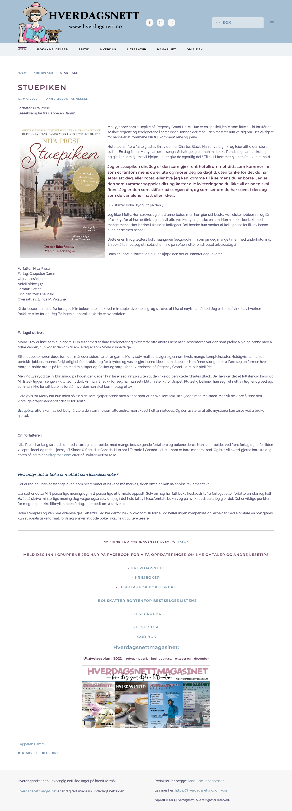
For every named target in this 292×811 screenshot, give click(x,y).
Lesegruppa (147, 614)
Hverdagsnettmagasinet (37, 791)
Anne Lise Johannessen (205, 781)
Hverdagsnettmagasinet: (146, 647)
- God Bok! (146, 637)
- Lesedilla (146, 627)
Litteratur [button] (136, 49)
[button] (272, 23)
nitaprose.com (59, 455)
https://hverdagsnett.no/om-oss (201, 790)
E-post (52, 753)
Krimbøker (147, 578)
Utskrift (30, 753)
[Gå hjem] (78, 22)
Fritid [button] (84, 49)
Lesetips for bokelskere (147, 587)
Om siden (195, 49)
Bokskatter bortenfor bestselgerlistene (147, 601)
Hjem (22, 49)
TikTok (182, 541)
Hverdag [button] (108, 49)
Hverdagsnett (147, 568)
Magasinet (166, 49)
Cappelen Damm (31, 744)
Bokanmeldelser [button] (52, 49)
